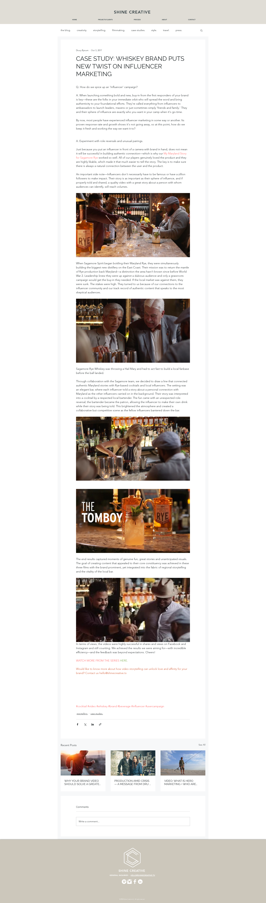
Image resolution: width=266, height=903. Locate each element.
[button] (201, 30)
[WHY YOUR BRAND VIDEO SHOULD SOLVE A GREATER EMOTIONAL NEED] (83, 762)
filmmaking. (118, 30)
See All (202, 744)
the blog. (66, 30)
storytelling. (99, 30)
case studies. (138, 30)
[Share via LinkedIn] (92, 724)
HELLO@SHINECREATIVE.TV (143, 875)
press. (179, 30)
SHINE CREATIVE (132, 12)
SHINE (124, 871)
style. (154, 30)
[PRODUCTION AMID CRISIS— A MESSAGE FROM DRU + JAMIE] (133, 763)
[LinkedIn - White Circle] (140, 881)
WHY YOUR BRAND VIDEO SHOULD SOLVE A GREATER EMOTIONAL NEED (82, 782)
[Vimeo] (124, 881)
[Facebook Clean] (135, 881)
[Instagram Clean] (129, 881)
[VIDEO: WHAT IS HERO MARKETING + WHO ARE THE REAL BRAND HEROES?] (183, 762)
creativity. (82, 30)
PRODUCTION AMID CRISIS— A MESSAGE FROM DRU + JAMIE (132, 782)
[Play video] (133, 610)
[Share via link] (100, 724)
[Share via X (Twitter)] (85, 724)
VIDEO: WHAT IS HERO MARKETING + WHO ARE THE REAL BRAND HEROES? (182, 782)
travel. (166, 30)
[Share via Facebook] (77, 724)
